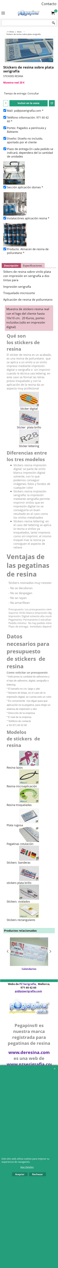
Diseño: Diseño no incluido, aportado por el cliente (25, 140)
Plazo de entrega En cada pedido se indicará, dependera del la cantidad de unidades (30, 152)
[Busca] (53, 23)
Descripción (11, 265)
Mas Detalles (27, 1167)
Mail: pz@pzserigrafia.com (25, 110)
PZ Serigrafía (27, 984)
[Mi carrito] (52, 13)
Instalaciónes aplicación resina (28, 218)
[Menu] (3, 13)
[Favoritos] (52, 103)
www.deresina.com (29, 1052)
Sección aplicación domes (25, 187)
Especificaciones (32, 265)
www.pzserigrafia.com (31, 1064)
